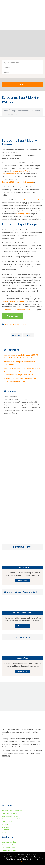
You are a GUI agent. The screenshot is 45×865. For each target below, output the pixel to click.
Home (6, 111)
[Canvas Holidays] (22, 454)
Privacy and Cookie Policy (12, 819)
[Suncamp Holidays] (22, 472)
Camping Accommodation (20, 111)
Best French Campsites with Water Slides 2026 (22, 368)
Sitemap (5, 827)
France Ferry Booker (9, 845)
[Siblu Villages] (22, 525)
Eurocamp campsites (32, 200)
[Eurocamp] (22, 436)
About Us (5, 824)
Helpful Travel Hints (11, 410)
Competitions (7, 821)
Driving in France (31, 405)
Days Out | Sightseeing (13, 405)
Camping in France (9, 813)
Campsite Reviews (27, 402)
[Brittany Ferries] (22, 507)
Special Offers (9, 413)
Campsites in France (10, 816)
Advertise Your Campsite (12, 810)
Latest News (27, 410)
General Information (29, 407)
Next (28, 335)
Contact (5, 830)
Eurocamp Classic (9, 174)
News (4, 832)
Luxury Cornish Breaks (10, 850)
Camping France (10, 402)
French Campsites (11, 407)
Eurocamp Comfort (20, 171)
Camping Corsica (9, 842)
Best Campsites (10, 396)
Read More (22, 580)
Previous (16, 335)
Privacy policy (25, 862)
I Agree (17, 862)
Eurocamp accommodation (13, 301)
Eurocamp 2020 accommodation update (18, 182)
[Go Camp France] (22, 13)
